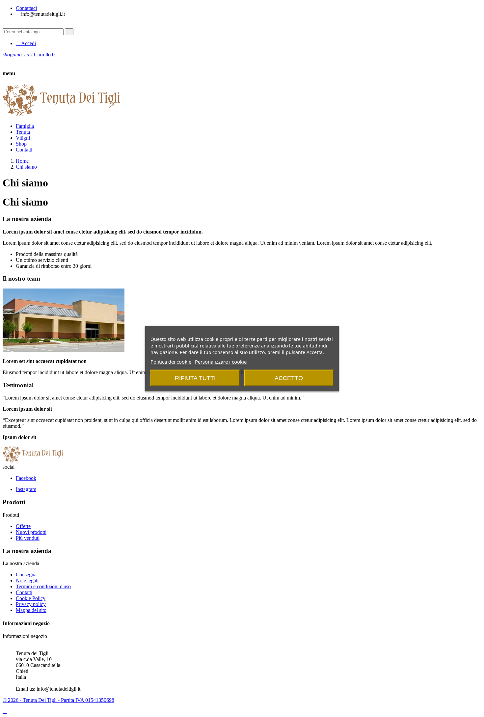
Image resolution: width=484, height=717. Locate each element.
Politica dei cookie (170, 361)
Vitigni (23, 138)
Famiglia (25, 126)
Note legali (27, 580)
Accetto (289, 377)
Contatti (24, 149)
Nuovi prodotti (31, 532)
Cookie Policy (30, 598)
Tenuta (23, 132)
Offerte (23, 526)
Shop (21, 144)
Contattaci (26, 8)
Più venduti (28, 538)
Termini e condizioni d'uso (43, 586)
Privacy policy (31, 604)
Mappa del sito (31, 610)
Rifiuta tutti (195, 377)
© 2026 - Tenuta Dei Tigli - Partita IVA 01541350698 (58, 700)
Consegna (26, 574)
